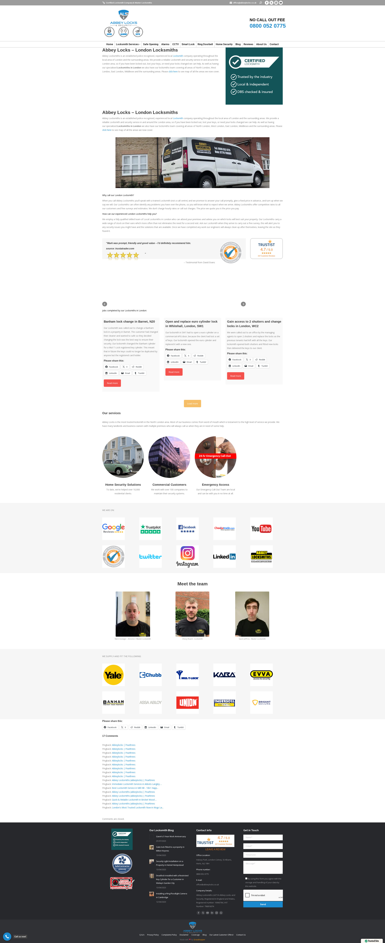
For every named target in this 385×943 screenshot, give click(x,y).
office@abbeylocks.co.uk (244, 3)
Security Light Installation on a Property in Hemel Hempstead (170, 863)
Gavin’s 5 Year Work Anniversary (171, 836)
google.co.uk (122, 256)
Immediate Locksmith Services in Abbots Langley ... (137, 784)
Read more (112, 383)
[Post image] (151, 837)
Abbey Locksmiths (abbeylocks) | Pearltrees (133, 780)
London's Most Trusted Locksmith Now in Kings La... (137, 807)
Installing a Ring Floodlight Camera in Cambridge (171, 895)
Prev (104, 304)
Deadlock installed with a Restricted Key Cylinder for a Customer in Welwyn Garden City (172, 879)
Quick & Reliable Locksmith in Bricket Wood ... (134, 799)
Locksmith (178, 55)
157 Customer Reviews (266, 256)
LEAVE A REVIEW (215, 849)
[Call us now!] (7, 936)
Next (243, 304)
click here (173, 71)
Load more (192, 403)
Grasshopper (199, 939)
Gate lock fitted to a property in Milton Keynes (170, 849)
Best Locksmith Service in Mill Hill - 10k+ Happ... (135, 788)
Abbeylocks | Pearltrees (123, 745)
